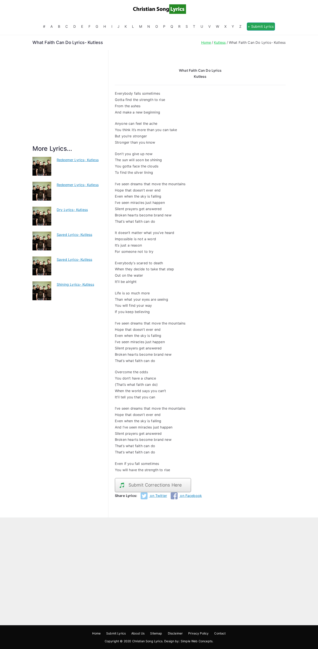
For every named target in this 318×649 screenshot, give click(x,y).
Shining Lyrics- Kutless (75, 284)
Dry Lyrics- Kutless (72, 210)
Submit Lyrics (116, 633)
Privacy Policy (198, 633)
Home (96, 633)
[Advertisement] (67, 102)
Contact (220, 633)
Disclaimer (175, 633)
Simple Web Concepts (196, 641)
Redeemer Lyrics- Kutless (78, 160)
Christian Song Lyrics (147, 641)
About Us (138, 633)
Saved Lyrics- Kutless (74, 234)
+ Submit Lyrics (261, 26)
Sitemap (156, 633)
